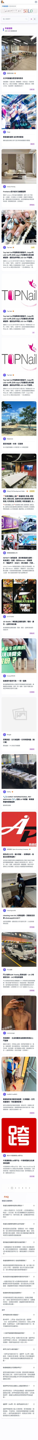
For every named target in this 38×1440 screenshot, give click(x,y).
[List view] (34, 19)
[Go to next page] (29, 1188)
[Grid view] (31, 19)
